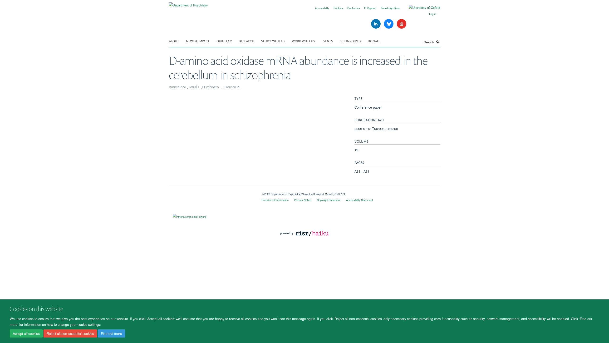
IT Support (370, 8)
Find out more (111, 333)
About (174, 40)
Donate (374, 40)
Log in (432, 14)
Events (327, 40)
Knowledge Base (390, 8)
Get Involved (350, 40)
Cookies (338, 8)
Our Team (224, 40)
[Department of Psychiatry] (188, 3)
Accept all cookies (26, 333)
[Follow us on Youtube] (401, 24)
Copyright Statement (328, 200)
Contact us (353, 8)
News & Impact (198, 40)
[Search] (437, 41)
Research (246, 40)
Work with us (303, 40)
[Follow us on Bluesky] (389, 24)
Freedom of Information (275, 200)
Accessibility (322, 8)
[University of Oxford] (421, 7)
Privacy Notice (302, 200)
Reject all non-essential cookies (70, 333)
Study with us (273, 40)
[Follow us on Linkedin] (376, 24)
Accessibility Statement (359, 200)
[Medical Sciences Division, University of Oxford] (212, 192)
